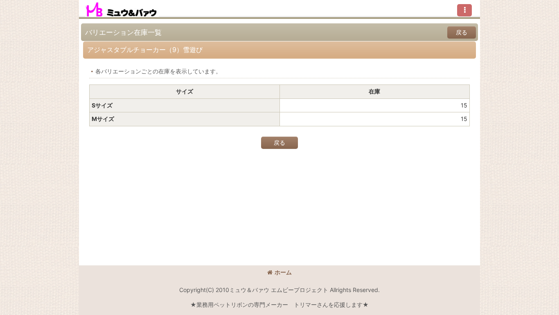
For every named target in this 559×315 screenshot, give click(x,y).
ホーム (283, 272)
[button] (464, 10)
